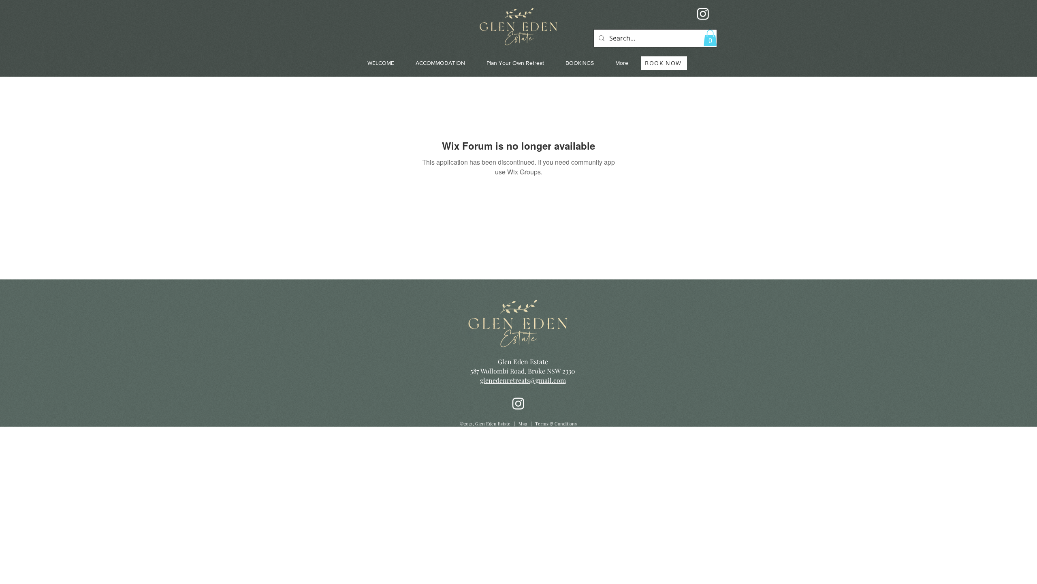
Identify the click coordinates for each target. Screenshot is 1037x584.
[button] (710, 38)
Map (522, 424)
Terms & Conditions (556, 424)
